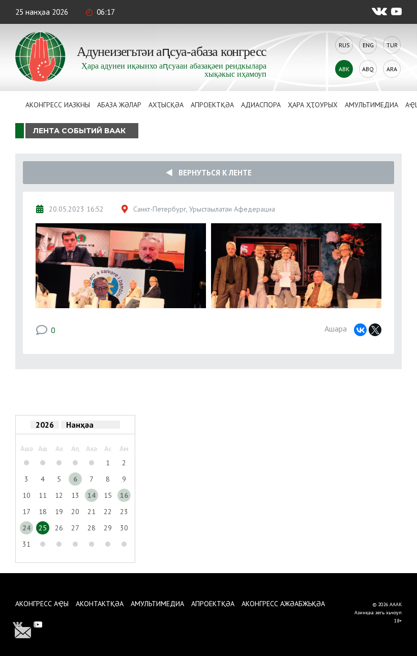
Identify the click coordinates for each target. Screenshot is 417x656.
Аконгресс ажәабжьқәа (283, 603)
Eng (368, 45)
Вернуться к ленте (212, 172)
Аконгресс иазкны (57, 104)
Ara (391, 69)
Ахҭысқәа (166, 104)
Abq (368, 69)
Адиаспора (261, 104)
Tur (392, 45)
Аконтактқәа (100, 603)
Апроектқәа (212, 104)
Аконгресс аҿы (42, 603)
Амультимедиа (371, 104)
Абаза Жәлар (119, 104)
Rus (344, 45)
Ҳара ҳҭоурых (313, 104)
